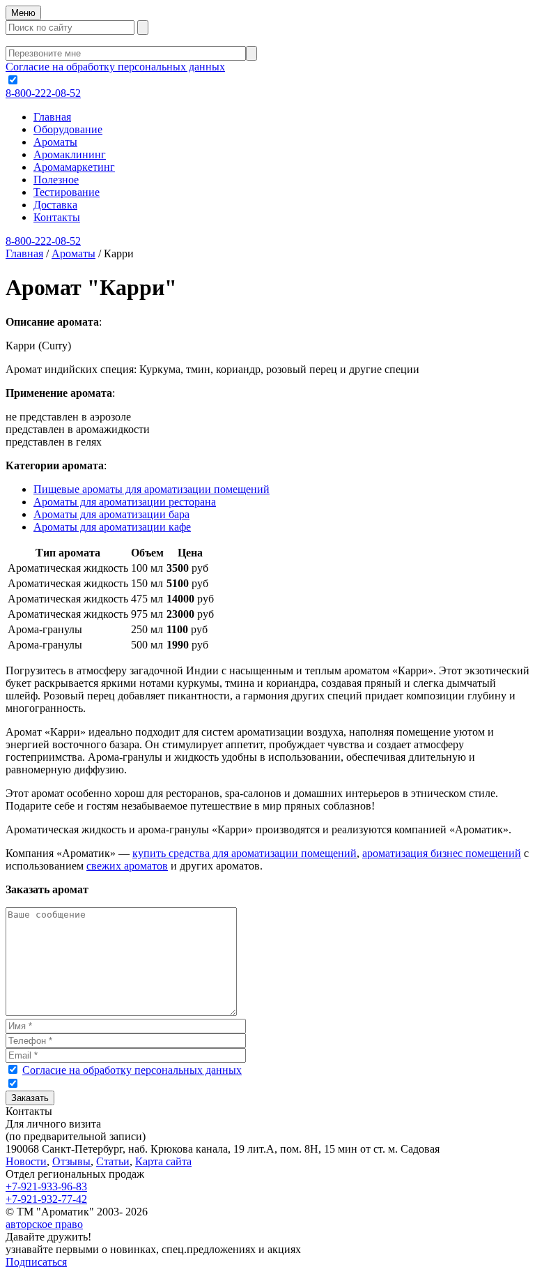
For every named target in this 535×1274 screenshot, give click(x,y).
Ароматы (55, 142)
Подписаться (36, 1262)
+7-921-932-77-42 (46, 1199)
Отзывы (71, 1161)
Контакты (56, 217)
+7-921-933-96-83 (46, 1186)
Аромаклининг (69, 154)
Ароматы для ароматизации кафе (112, 527)
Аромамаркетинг (74, 167)
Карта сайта (163, 1161)
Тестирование (66, 192)
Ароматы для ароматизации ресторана (124, 502)
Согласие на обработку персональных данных (115, 67)
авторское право (44, 1224)
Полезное (56, 179)
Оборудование (67, 129)
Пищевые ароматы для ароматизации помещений (151, 489)
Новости (26, 1161)
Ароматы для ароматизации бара (111, 514)
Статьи (113, 1161)
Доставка (55, 205)
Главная (52, 117)
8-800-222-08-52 (43, 93)
